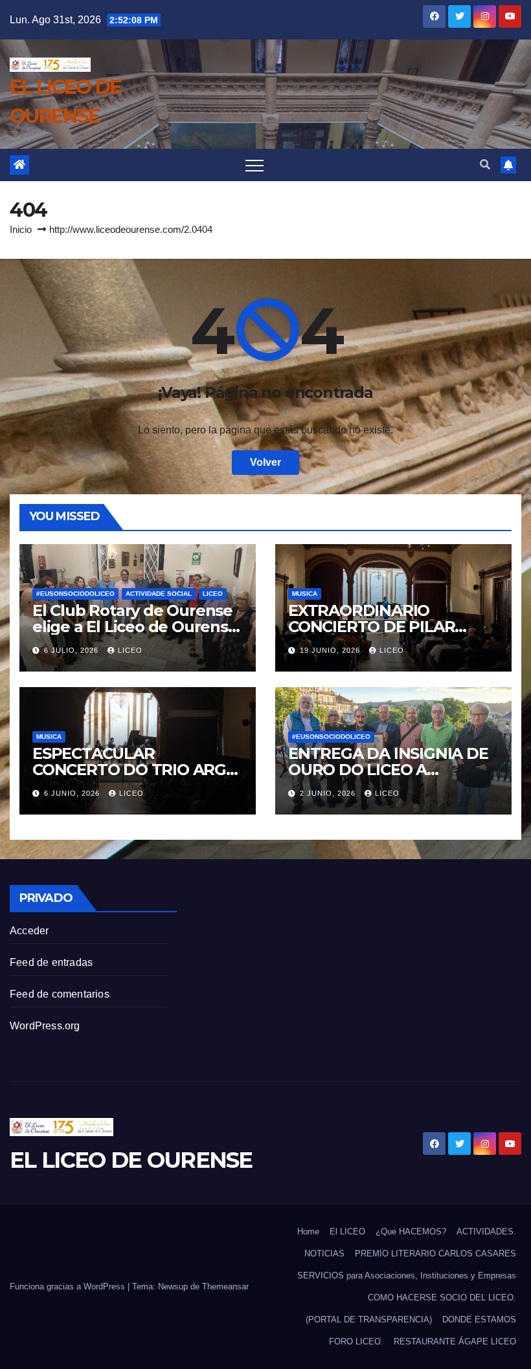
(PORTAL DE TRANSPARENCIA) (369, 1319)
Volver (265, 462)
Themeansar (225, 1286)
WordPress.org (45, 1025)
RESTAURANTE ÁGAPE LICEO (455, 1341)
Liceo (213, 593)
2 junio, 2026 (329, 793)
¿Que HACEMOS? (411, 1231)
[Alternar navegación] (254, 165)
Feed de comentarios (59, 994)
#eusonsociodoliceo (75, 593)
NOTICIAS (324, 1253)
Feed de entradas (51, 962)
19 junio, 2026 (331, 650)
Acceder (29, 930)
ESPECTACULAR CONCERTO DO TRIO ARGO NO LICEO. (135, 769)
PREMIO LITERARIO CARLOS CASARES (435, 1253)
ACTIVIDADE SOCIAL (159, 593)
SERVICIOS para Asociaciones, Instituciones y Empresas (406, 1275)
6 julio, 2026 (72, 650)
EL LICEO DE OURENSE (131, 1160)
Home (308, 1231)
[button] (485, 164)
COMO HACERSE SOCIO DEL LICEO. (442, 1297)
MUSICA (304, 593)
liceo (130, 650)
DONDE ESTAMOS (479, 1319)
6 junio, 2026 (73, 793)
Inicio (21, 229)
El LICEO (347, 1231)
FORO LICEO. (356, 1341)
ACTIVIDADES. (486, 1231)
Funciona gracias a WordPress (69, 1286)
